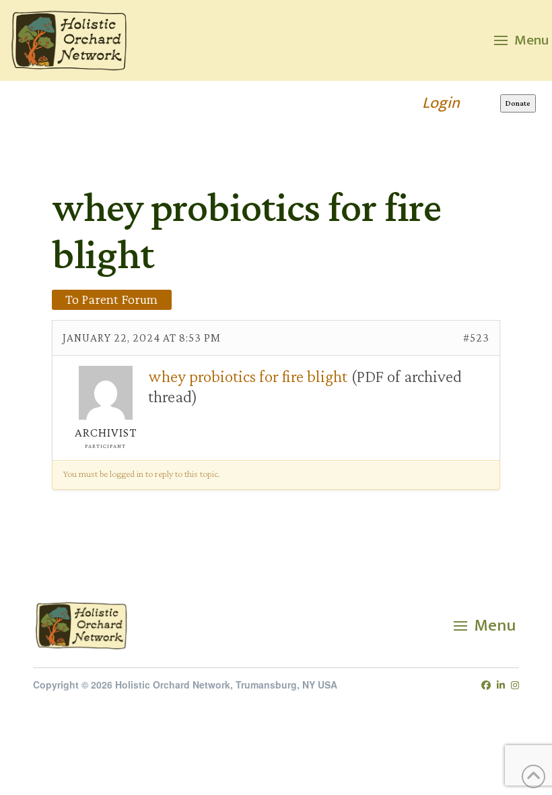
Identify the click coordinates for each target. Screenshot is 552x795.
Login (441, 103)
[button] (521, 40)
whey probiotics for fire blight (247, 376)
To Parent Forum (111, 299)
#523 (476, 337)
